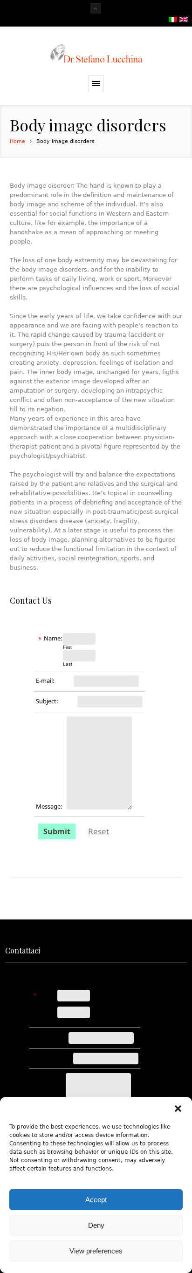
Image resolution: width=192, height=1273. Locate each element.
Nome (63, 1004)
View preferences (96, 1251)
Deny (96, 1225)
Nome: (47, 996)
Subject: (47, 701)
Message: (49, 806)
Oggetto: (42, 1058)
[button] (178, 1108)
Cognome (67, 1020)
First (67, 647)
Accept (96, 1200)
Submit (56, 831)
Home (17, 141)
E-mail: (45, 680)
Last (67, 664)
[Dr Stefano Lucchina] (96, 53)
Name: (53, 638)
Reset (98, 831)
